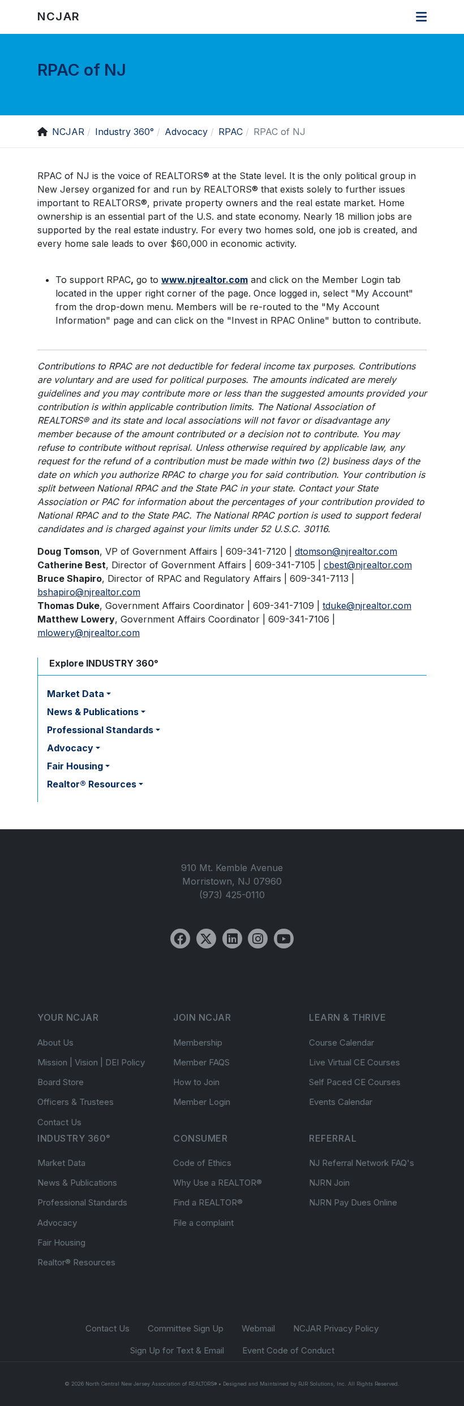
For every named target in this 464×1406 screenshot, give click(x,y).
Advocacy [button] (70, 748)
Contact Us (59, 1122)
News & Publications (77, 1182)
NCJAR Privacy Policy (336, 1328)
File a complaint (203, 1222)
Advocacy (57, 1222)
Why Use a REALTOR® (217, 1182)
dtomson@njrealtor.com (346, 551)
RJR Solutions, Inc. (322, 1384)
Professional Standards (82, 1202)
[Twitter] (206, 938)
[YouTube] (284, 938)
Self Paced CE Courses (355, 1082)
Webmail (258, 1328)
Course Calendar (341, 1042)
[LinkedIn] (232, 938)
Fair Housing (61, 1242)
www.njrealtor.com (204, 279)
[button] (421, 17)
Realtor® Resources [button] (91, 784)
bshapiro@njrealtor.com (88, 592)
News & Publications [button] (93, 711)
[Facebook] (180, 938)
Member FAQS (201, 1062)
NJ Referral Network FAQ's (361, 1162)
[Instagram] (258, 938)
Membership (197, 1042)
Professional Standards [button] (100, 729)
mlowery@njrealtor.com (88, 632)
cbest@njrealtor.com (368, 565)
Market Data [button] (75, 693)
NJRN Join (329, 1182)
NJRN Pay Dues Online (353, 1202)
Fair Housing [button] (75, 766)
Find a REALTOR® (208, 1202)
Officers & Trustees (75, 1101)
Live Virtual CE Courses (354, 1062)
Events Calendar (340, 1101)
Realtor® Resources (76, 1262)
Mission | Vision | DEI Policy (91, 1062)
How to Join (196, 1082)
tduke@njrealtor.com (367, 605)
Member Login (201, 1101)
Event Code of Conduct (288, 1350)
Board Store (60, 1082)
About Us (55, 1042)
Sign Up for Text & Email (177, 1350)
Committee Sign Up (186, 1328)
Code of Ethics (202, 1162)
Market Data (61, 1162)
